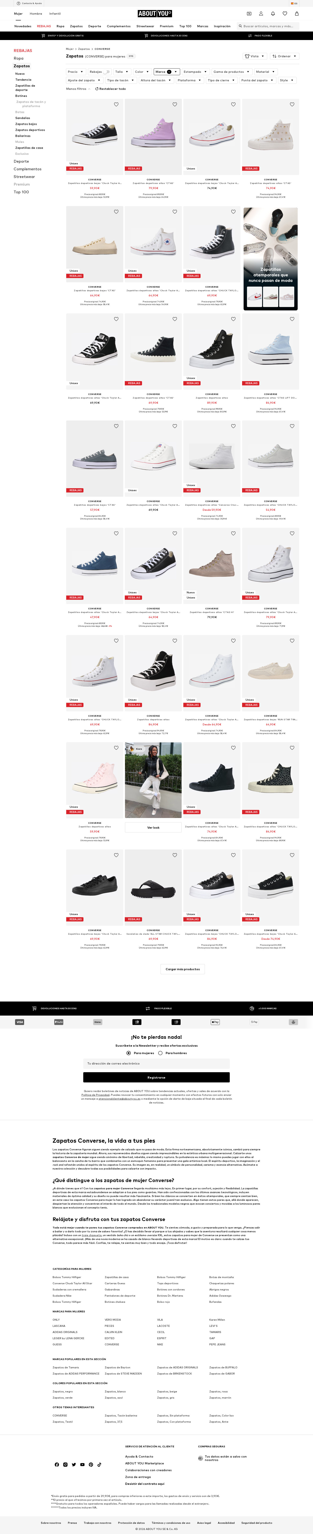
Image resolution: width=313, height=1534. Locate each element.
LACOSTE (163, 1325)
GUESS (57, 1344)
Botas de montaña (221, 1277)
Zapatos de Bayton (117, 1367)
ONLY (56, 1319)
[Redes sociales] (56, 1464)
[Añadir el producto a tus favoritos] (116, 104)
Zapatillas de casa (117, 1277)
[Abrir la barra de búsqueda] (239, 26)
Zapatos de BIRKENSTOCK (174, 1373)
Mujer (18, 13)
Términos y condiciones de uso (171, 1522)
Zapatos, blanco (115, 1391)
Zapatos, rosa (218, 1391)
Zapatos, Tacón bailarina (121, 1415)
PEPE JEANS (217, 1344)
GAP (212, 1338)
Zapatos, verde (63, 1397)
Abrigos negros (219, 1289)
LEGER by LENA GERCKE (68, 1338)
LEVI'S (213, 1325)
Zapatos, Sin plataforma (173, 1415)
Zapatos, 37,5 (113, 1421)
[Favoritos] (284, 13)
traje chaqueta (92, 1235)
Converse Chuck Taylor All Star (72, 1283)
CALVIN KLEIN (113, 1332)
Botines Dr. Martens (170, 1295)
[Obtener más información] (95, 200)
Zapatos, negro (63, 1391)
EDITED (110, 1338)
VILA (160, 1319)
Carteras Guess (115, 1283)
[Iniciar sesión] (261, 13)
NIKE (160, 1344)
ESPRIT (162, 1338)
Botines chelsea (115, 1301)
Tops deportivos (167, 1283)
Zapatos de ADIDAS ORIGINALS (177, 1367)
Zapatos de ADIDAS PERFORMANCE (76, 1373)
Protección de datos (131, 1522)
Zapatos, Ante (218, 1421)
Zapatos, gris (165, 1397)
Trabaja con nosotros (97, 1522)
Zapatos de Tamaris (66, 1367)
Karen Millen (217, 1319)
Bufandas (215, 1301)
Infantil (55, 13)
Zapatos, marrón (220, 1397)
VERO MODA (113, 1319)
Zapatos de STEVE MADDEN (123, 1373)
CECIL (161, 1332)
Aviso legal (204, 1522)
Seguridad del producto (256, 1522)
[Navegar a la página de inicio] (75, 1448)
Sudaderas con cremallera (69, 1289)
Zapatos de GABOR (222, 1373)
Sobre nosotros (51, 1522)
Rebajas (96, 71)
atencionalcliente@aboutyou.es (120, 1098)
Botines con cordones (171, 1289)
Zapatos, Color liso (221, 1415)
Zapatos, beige (167, 1391)
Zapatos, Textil (63, 1421)
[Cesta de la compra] (296, 13)
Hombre (36, 13)
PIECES (109, 1325)
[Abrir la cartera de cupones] (249, 13)
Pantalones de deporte (120, 1295)
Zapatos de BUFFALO (223, 1367)
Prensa (72, 1522)
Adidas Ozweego (220, 1295)
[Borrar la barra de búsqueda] (296, 26)
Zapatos (84, 48)
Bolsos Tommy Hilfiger (67, 1277)
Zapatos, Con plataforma (174, 1421)
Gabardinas (112, 1289)
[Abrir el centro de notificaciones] (273, 13)
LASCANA (59, 1325)
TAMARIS (215, 1332)
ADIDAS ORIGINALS (65, 1332)
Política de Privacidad (95, 1094)
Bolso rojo (163, 1301)
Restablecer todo (112, 88)
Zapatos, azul (114, 1397)
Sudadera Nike (62, 1295)
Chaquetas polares (221, 1283)
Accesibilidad (226, 1522)
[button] (255, 56)
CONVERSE (102, 48)
